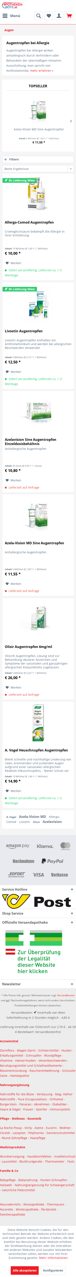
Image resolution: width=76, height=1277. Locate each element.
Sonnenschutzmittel (60, 1133)
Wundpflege (52, 1055)
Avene (39, 1128)
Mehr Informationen (53, 1258)
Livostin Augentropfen (24, 331)
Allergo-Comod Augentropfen (29, 222)
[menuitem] (11, 16)
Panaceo (25, 1104)
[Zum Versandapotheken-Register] (38, 953)
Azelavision (52, 821)
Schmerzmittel (49, 1050)
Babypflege (8, 1180)
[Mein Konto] (59, 16)
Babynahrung (28, 1180)
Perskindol (49, 1209)
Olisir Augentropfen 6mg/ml (28, 647)
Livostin (25, 822)
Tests (71, 1161)
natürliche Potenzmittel (18, 1190)
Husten (66, 1050)
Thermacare (56, 1204)
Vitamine (6, 1060)
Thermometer (55, 1161)
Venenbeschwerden (53, 1060)
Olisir (37, 822)
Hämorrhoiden (25, 1060)
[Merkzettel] (48, 16)
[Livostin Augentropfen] (38, 304)
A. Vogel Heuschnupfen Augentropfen (36, 750)
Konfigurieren (53, 1270)
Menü (15, 15)
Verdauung (45, 1094)
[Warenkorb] (69, 16)
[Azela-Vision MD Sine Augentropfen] (39, 110)
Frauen (28, 1109)
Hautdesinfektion (39, 1156)
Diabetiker (60, 1104)
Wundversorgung (12, 1156)
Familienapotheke (12, 1214)
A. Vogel (11, 817)
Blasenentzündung (13, 1071)
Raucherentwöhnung (44, 1071)
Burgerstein (9, 1104)
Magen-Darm (26, 1050)
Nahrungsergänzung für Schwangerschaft (44, 1185)
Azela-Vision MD (33, 816)
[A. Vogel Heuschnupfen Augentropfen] (38, 723)
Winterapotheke (27, 1209)
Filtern (13, 159)
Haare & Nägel (10, 1109)
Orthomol (57, 1099)
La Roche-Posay (11, 1128)
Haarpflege (38, 1138)
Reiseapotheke (34, 1204)
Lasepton (19, 1133)
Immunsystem (60, 1109)
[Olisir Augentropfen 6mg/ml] (38, 619)
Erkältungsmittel (11, 1055)
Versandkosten (66, 995)
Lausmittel (10, 1161)
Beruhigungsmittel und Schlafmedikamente (31, 1066)
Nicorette (7, 1209)
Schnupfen (33, 1055)
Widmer (66, 1128)
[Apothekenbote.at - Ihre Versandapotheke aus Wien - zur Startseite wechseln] (13, 5)
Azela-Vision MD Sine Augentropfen (39, 129)
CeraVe (5, 1133)
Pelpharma (36, 1133)
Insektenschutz (65, 1156)
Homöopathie (19, 1076)
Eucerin (52, 1128)
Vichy (28, 1128)
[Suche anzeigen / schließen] (38, 16)
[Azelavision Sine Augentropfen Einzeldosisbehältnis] (38, 412)
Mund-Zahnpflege (15, 1138)
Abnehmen (42, 1104)
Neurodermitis (11, 1204)
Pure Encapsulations (32, 1099)
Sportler (42, 1109)
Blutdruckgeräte (31, 1161)
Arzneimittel (9, 1041)
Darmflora (7, 1050)
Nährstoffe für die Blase (17, 1094)
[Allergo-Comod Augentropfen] (38, 195)
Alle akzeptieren (25, 1270)
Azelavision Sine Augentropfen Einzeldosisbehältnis (30, 441)
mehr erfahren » (41, 71)
